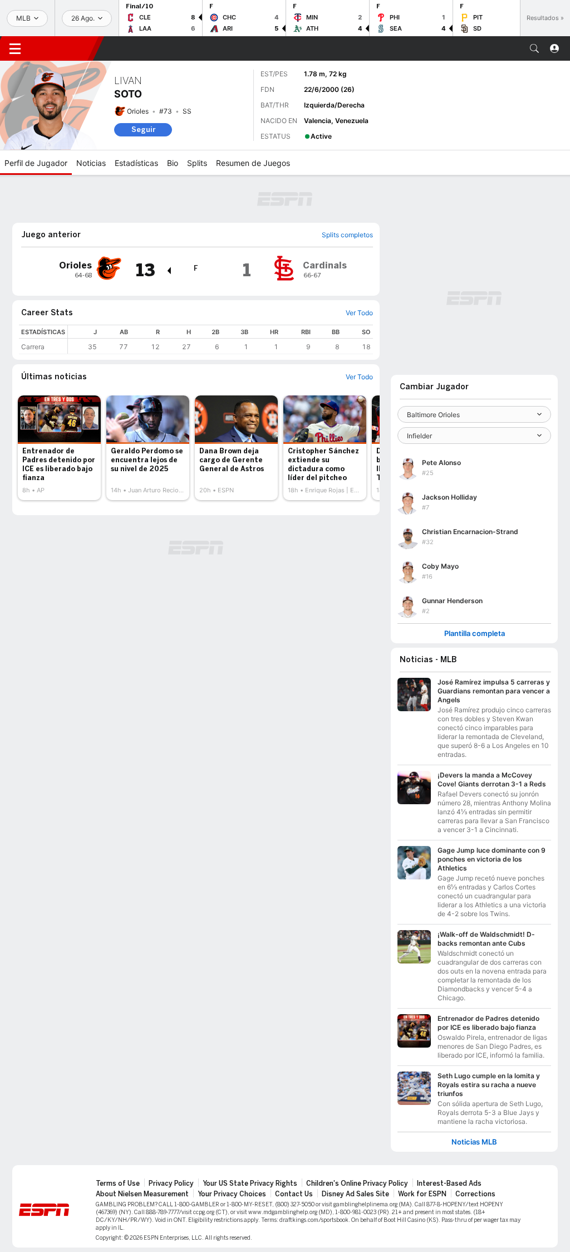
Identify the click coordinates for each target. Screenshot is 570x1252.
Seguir (143, 129)
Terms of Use (118, 1183)
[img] (168, 270)
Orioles (138, 111)
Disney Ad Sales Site (355, 1194)
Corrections (475, 1194)
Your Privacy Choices (232, 1194)
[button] (534, 48)
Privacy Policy (171, 1183)
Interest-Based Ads (449, 1183)
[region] (220, 339)
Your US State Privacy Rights (250, 1183)
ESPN (64, 48)
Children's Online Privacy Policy (357, 1183)
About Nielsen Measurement (142, 1194)
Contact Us (294, 1194)
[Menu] (15, 48)
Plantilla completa (474, 633)
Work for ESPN (422, 1194)
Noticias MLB (474, 1142)
